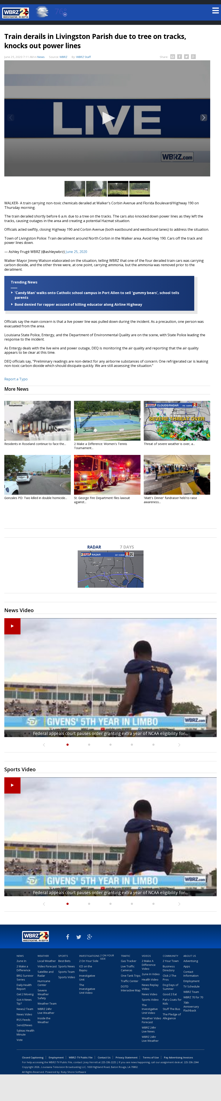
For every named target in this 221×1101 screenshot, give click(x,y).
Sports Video (66, 977)
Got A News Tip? (24, 1001)
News (41, 57)
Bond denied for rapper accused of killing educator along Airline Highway (78, 304)
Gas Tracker (128, 961)
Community (170, 955)
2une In (21, 961)
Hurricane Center (44, 983)
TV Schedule (191, 986)
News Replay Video (150, 987)
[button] (107, 118)
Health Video (150, 979)
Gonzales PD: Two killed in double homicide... (35, 498)
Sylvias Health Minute (25, 1032)
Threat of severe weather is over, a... (169, 444)
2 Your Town (171, 961)
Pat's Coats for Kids (172, 1001)
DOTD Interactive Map (130, 988)
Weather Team (47, 1003)
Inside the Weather (44, 1020)
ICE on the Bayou (85, 968)
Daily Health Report (24, 987)
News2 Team (25, 1009)
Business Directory (169, 968)
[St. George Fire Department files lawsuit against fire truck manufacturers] (107, 475)
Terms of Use (151, 1057)
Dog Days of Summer (170, 987)
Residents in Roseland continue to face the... (35, 444)
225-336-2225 (108, 1062)
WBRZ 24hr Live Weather (46, 1011)
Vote (20, 1040)
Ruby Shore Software (73, 1072)
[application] (107, 118)
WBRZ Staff (83, 57)
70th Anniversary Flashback (191, 1006)
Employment (191, 981)
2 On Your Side (88, 961)
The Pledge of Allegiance (172, 1016)
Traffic (125, 955)
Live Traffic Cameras (127, 968)
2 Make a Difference (23, 968)
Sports (63, 955)
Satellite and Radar (46, 974)
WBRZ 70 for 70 (193, 997)
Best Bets (64, 961)
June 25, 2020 (76, 251)
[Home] (16, 13)
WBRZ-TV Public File (81, 1057)
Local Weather (47, 961)
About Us (189, 955)
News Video (24, 1014)
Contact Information (191, 974)
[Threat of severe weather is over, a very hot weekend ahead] (177, 421)
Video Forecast (47, 966)
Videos (146, 955)
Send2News (24, 1025)
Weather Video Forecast (151, 1020)
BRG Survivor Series (25, 977)
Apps (186, 966)
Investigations (89, 955)
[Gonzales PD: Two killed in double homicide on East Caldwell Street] (37, 475)
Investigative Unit (87, 977)
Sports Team (66, 972)
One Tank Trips (130, 976)
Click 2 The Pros (169, 977)
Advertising (190, 961)
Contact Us (104, 1057)
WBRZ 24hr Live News (149, 1029)
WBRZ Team (191, 992)
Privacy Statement (126, 1057)
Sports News (66, 966)
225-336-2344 (191, 1062)
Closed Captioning (33, 1057)
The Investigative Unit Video (87, 989)
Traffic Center (129, 981)
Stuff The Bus (171, 1009)
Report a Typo (16, 379)
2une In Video (151, 974)
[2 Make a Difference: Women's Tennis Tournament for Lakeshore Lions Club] (107, 421)
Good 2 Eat (170, 994)
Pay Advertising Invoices (178, 1057)
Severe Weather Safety (43, 994)
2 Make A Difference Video (149, 965)
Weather (43, 955)
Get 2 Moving (25, 994)
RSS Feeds (23, 1020)
